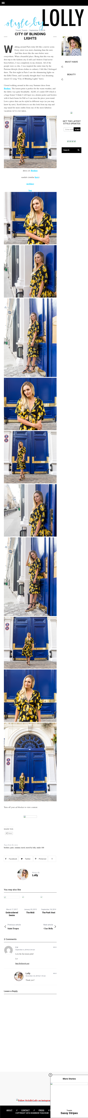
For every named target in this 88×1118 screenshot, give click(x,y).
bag (30, 190)
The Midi (30, 912)
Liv (16, 947)
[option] (12, 906)
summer (17, 847)
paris (12, 847)
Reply (55, 947)
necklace (30, 183)
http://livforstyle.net (22, 963)
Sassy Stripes (69, 1113)
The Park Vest (48, 912)
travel (23, 847)
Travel (18, 30)
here (37, 177)
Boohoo (7, 88)
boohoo (6, 847)
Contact (25, 1110)
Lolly (35, 875)
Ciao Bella (48, 927)
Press (41, 1110)
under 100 (40, 847)
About (9, 1110)
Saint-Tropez (14, 927)
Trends (24, 30)
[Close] (50, 1075)
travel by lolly (31, 847)
